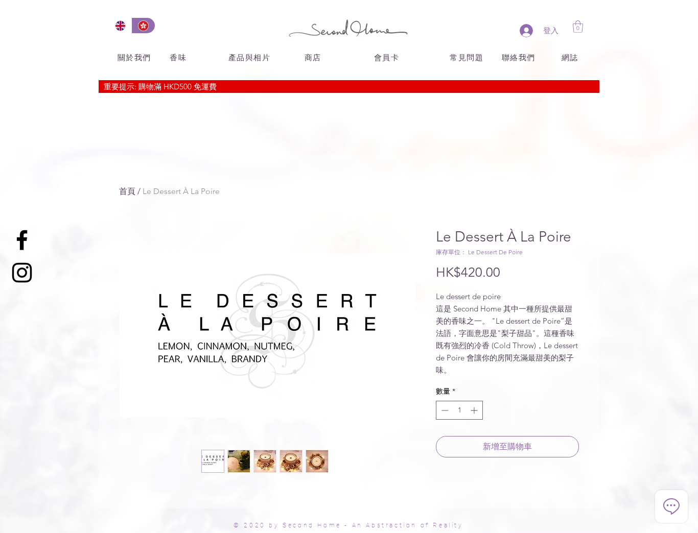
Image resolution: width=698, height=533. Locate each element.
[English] (120, 25)
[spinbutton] (459, 410)
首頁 (127, 191)
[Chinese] (143, 25)
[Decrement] (443, 410)
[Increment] (475, 410)
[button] (578, 26)
